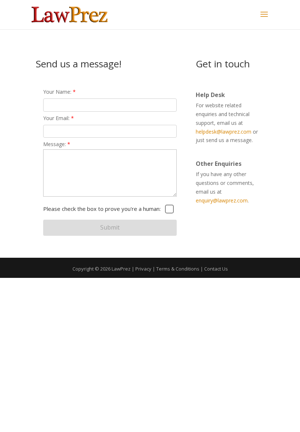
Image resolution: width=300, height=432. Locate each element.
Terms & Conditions (177, 268)
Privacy (143, 268)
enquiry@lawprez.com (222, 200)
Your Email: (58, 118)
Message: (56, 144)
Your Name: (59, 91)
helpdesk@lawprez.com (223, 131)
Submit (110, 227)
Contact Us (216, 268)
